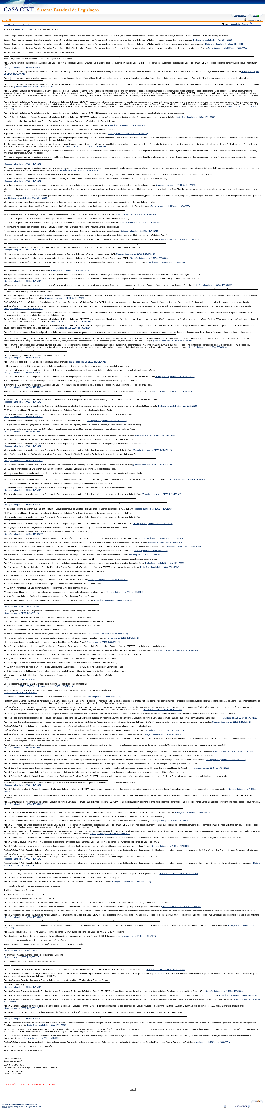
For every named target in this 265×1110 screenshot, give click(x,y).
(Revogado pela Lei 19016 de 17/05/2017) (21, 951)
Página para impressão (253, 20)
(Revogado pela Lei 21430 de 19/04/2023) (21, 607)
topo (255, 1101)
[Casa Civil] (241, 1109)
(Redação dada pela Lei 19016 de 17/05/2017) (23, 67)
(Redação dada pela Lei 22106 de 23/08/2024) (227, 48)
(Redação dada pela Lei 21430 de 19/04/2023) (212, 40)
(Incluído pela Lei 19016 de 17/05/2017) (20, 680)
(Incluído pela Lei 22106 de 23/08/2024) (165, 542)
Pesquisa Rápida (240, 16)
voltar (255, 16)
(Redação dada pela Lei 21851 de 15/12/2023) (86, 362)
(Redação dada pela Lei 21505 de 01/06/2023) (224, 44)
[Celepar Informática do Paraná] (225, 1107)
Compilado (235, 24)
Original (244, 24)
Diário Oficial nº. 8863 (24, 29)
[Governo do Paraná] (249, 1107)
